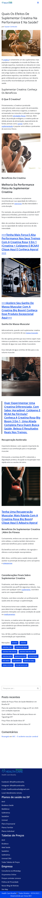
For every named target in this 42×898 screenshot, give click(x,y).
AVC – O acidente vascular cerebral (25, 736)
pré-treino (6, 661)
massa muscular (32, 333)
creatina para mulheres (27, 651)
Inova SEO (28, 896)
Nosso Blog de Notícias (10, 886)
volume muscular (21, 665)
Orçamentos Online (9, 874)
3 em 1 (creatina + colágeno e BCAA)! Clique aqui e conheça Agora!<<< (20, 247)
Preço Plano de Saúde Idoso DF (13, 720)
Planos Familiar (7, 827)
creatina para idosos (9, 651)
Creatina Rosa (19, 242)
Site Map (5, 889)
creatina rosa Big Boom (17, 519)
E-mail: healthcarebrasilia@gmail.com (15, 789)
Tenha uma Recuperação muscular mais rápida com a (20, 513)
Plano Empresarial (8, 824)
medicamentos (9, 614)
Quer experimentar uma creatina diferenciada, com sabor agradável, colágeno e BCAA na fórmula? (22, 408)
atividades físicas (19, 116)
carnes (20, 124)
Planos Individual (8, 831)
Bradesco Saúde (7, 805)
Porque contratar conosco (11, 878)
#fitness (14, 643)
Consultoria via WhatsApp (11, 871)
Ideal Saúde (6, 847)
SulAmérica (6, 813)
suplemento (26, 589)
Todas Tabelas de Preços (11, 862)
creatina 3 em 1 (7, 647)
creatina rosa (7, 656)
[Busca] (38, 688)
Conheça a (10, 417)
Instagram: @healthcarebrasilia (13, 785)
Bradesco (5, 844)
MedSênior (6, 809)
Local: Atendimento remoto (12, 793)
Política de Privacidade (10, 882)
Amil (3, 801)
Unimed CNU (6, 858)
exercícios (18, 203)
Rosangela (5, 736)
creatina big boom (21, 647)
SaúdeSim (5, 816)
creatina (6, 60)
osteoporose (7, 563)
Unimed (5, 820)
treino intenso (7, 665)
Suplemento (17, 661)
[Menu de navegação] (38, 2)
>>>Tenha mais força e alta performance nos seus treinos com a (21, 238)
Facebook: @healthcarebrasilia (13, 782)
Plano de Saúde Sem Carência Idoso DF (16, 724)
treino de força (29, 661)
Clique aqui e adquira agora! (20, 522)
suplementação (7, 126)
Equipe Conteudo (11, 27)
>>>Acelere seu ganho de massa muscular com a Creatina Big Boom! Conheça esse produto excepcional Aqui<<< (19, 310)
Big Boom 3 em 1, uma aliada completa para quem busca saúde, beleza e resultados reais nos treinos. (22, 425)
